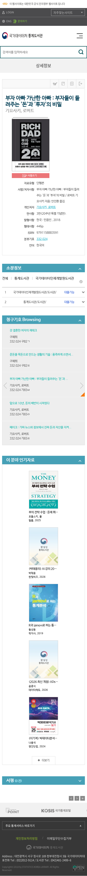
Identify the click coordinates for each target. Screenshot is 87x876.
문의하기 (22, 21)
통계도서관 (21, 278)
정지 (82, 798)
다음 (77, 798)
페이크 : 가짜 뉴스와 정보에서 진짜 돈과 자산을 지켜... (40, 427)
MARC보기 (72, 83)
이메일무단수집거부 (59, 838)
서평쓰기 (32, 175)
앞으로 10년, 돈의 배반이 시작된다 (29, 403)
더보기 (45, 760)
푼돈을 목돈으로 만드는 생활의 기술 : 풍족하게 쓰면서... (41, 354)
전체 (5, 278)
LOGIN (9, 12)
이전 (71, 798)
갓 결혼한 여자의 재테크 (23, 330)
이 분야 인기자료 (20, 460)
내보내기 (80, 83)
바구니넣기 (54, 83)
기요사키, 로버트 (46, 207)
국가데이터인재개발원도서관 (54, 278)
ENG (8, 21)
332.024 (42, 239)
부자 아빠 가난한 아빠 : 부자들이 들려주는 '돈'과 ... (39, 379)
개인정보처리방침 (27, 838)
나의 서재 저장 (63, 83)
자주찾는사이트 (63, 12)
